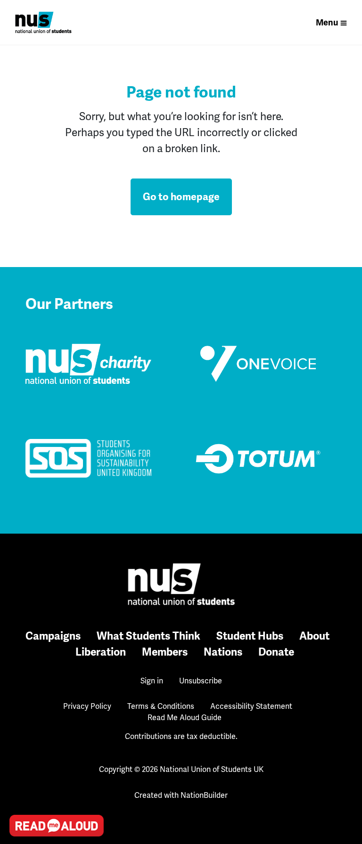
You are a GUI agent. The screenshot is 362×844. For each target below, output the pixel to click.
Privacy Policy (87, 706)
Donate (276, 652)
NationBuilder (204, 795)
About (314, 636)
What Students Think (148, 636)
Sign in (151, 681)
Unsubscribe (200, 681)
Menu (327, 22)
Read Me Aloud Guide (185, 717)
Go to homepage (181, 197)
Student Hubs (249, 636)
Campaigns (53, 636)
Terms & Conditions (160, 706)
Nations (223, 652)
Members (165, 652)
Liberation (100, 652)
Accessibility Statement (251, 706)
